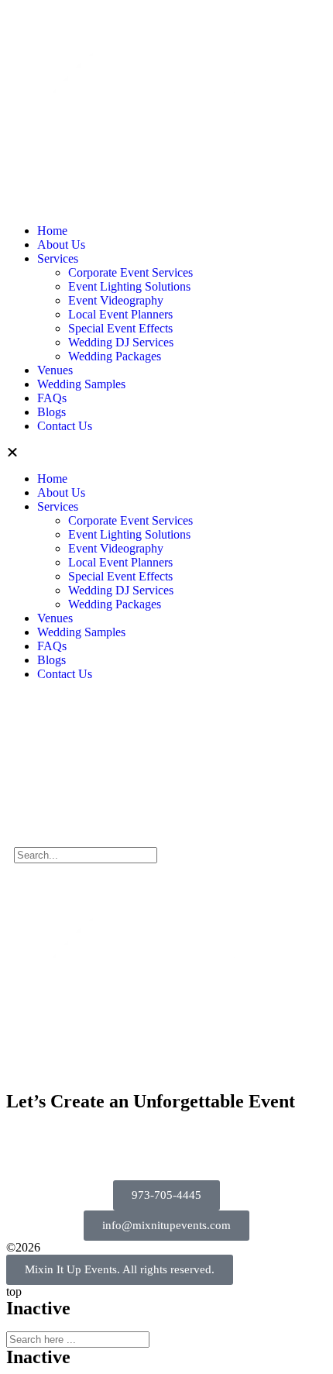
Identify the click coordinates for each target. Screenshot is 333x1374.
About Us (61, 244)
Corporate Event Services (130, 272)
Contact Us (64, 425)
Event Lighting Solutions (129, 286)
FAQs (52, 398)
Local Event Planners (120, 314)
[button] (166, 453)
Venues (55, 370)
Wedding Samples (81, 384)
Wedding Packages (114, 356)
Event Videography (115, 300)
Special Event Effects (120, 328)
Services (57, 258)
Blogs (51, 411)
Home (52, 230)
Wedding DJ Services (120, 342)
